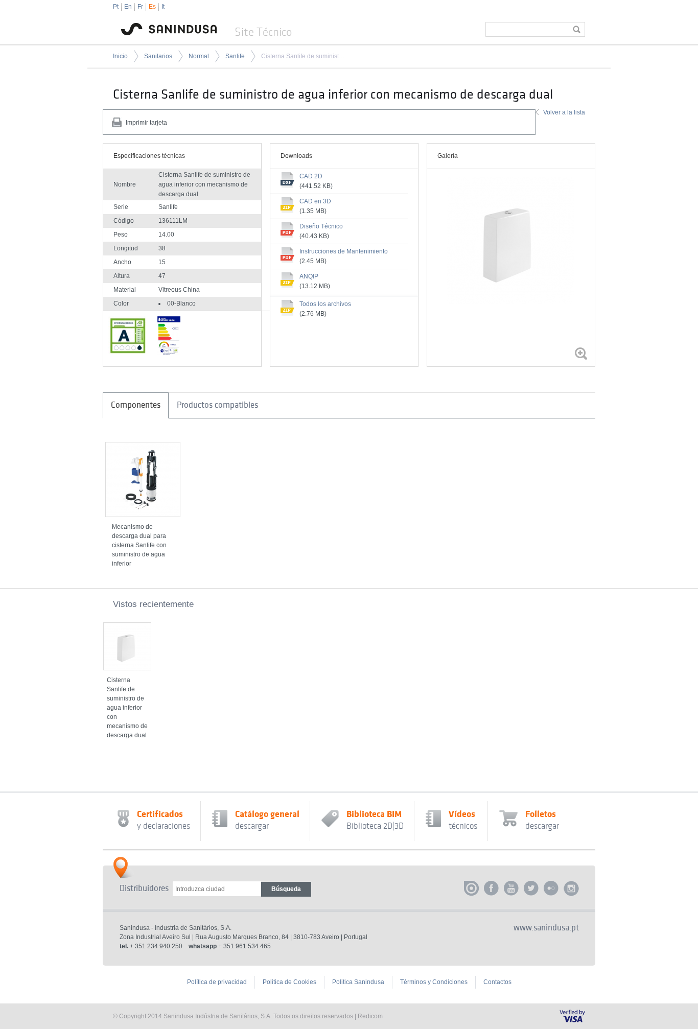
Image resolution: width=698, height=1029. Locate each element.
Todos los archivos (325, 304)
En (128, 6)
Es (152, 6)
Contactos (497, 982)
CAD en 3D (315, 201)
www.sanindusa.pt (546, 927)
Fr (140, 6)
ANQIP (308, 276)
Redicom (370, 1016)
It (163, 6)
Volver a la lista (564, 112)
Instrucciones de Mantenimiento (343, 251)
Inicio (120, 56)
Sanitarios (158, 56)
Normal (199, 56)
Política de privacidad (217, 982)
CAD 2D (310, 176)
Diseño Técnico (321, 226)
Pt (116, 6)
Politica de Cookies (289, 982)
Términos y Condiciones (434, 982)
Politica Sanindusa (358, 982)
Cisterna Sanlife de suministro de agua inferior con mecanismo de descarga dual (303, 56)
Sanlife (235, 56)
